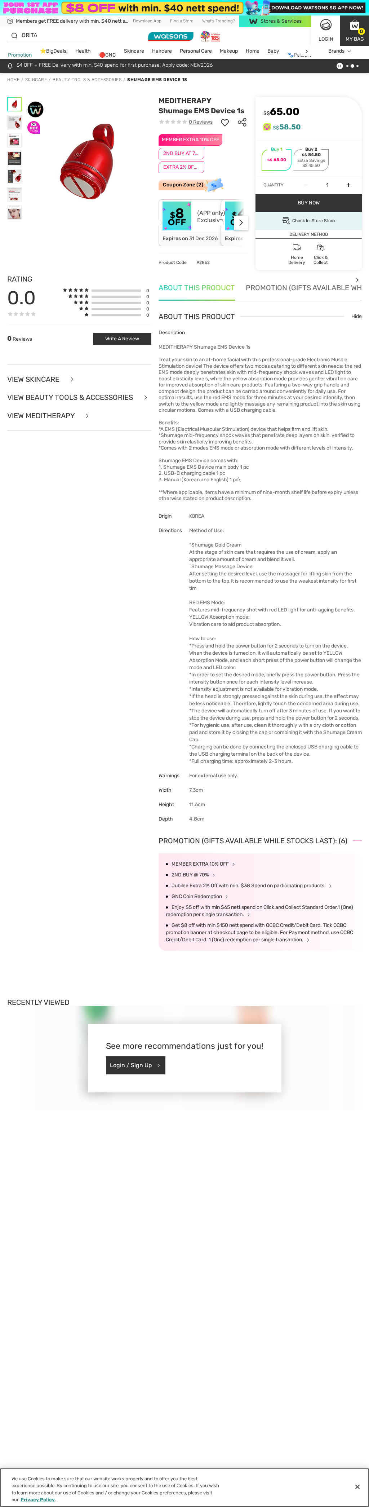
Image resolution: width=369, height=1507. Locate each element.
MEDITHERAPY (185, 100)
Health (83, 51)
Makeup (229, 51)
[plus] (348, 185)
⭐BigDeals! (53, 51)
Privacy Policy (38, 1499)
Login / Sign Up (131, 1065)
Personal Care (196, 51)
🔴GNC (107, 55)
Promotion (20, 55)
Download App (147, 20)
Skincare (134, 51)
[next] (306, 51)
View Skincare (34, 379)
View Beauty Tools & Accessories (71, 397)
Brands (336, 51)
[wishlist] (224, 122)
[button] (354, 31)
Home (252, 51)
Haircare (162, 51)
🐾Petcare (300, 55)
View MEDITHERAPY (41, 416)
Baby (273, 51)
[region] (184, 1487)
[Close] (357, 1487)
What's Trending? (218, 20)
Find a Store (182, 20)
